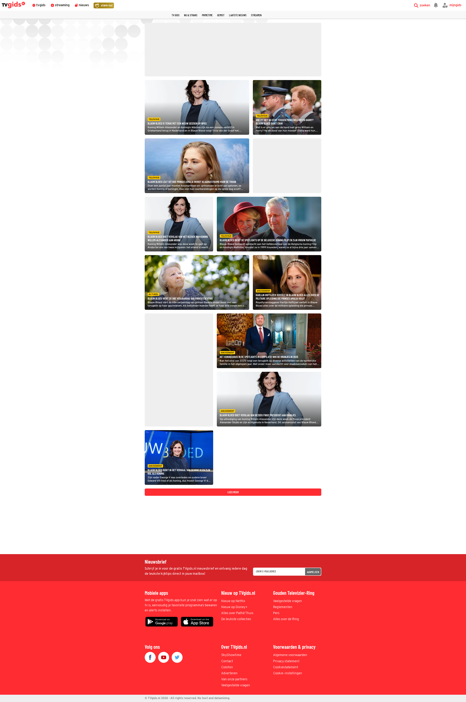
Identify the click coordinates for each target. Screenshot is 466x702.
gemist (220, 15)
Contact (227, 661)
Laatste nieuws (237, 15)
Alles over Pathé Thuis (237, 613)
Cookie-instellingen (287, 673)
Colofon (227, 667)
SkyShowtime (231, 655)
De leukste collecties (236, 619)
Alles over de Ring (286, 619)
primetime (207, 15)
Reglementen (282, 607)
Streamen (256, 15)
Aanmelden (313, 572)
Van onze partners (234, 679)
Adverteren (229, 673)
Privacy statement (286, 661)
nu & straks (190, 15)
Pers (276, 613)
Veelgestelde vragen (287, 601)
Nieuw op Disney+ (234, 607)
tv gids (175, 15)
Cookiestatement (285, 667)
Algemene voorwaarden (290, 655)
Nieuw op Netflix (233, 601)
